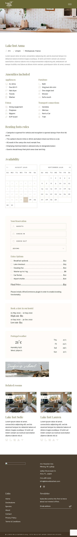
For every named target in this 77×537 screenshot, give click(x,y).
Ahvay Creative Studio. (52, 534)
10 (60, 183)
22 (51, 194)
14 (47, 189)
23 (56, 194)
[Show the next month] (69, 167)
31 (12, 205)
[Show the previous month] (7, 167)
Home (7, 499)
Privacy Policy (10, 518)
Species (8, 506)
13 (42, 189)
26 (69, 194)
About (7, 510)
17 (60, 189)
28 (30, 199)
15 (51, 189)
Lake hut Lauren (51, 417)
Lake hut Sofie (14, 417)
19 (69, 189)
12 (69, 183)
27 (26, 199)
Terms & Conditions (13, 522)
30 (8, 205)
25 (65, 194)
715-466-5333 (45, 478)
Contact (8, 514)
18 (65, 189)
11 (65, 183)
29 (35, 199)
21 (47, 194)
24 (60, 194)
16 (56, 189)
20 (42, 194)
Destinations (10, 503)
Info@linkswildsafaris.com (50, 481)
